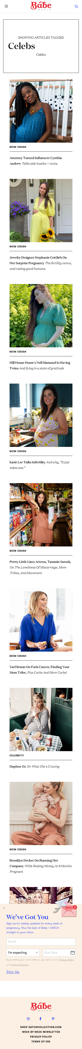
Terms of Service (19, 964)
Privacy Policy (67, 959)
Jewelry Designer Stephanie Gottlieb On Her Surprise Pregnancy (41, 263)
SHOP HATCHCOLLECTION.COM (41, 1027)
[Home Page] (41, 6)
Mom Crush (18, 147)
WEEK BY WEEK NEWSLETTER (41, 1032)
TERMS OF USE (41, 1041)
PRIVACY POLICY (41, 1036)
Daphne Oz (34, 766)
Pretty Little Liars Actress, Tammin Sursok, (40, 567)
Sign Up (13, 972)
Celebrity (17, 755)
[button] (76, 6)
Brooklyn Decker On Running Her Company (40, 866)
